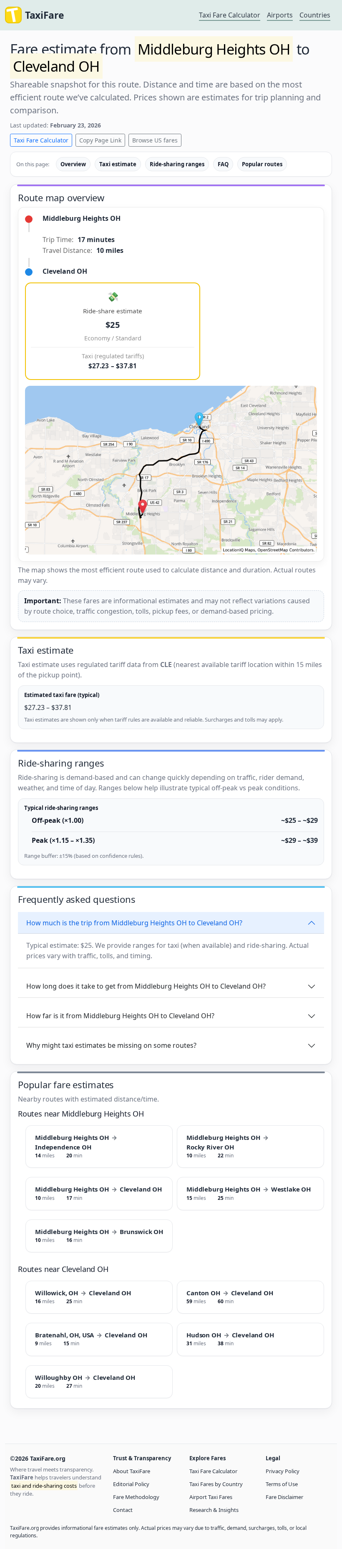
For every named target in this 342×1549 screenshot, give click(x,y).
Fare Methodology (136, 1497)
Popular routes (262, 164)
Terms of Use (282, 1484)
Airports (280, 15)
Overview (73, 164)
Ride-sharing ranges (177, 164)
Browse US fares (155, 140)
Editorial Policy (131, 1484)
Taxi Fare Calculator (229, 15)
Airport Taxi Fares (210, 1497)
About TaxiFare (131, 1471)
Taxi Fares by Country (216, 1484)
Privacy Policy (282, 1471)
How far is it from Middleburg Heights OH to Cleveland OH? (120, 1015)
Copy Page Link (100, 140)
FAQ (223, 164)
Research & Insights (214, 1510)
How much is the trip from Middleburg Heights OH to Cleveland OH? (134, 922)
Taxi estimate (117, 164)
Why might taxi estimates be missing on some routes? (111, 1045)
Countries (314, 15)
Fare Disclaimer (284, 1497)
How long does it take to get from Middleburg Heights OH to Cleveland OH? (146, 986)
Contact (123, 1510)
